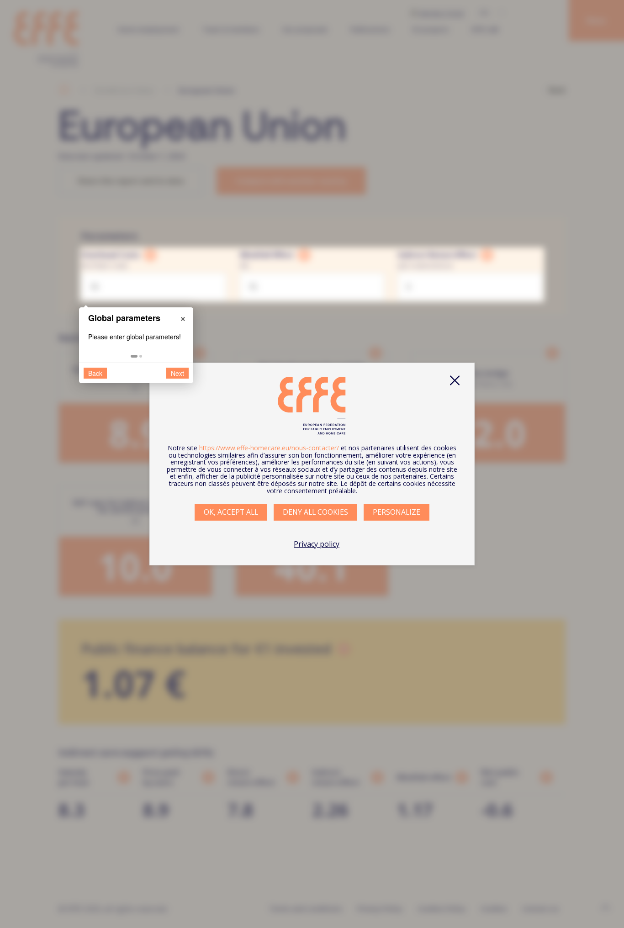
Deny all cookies (315, 512)
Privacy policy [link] (316, 544)
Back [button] (95, 373)
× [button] (183, 317)
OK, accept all (231, 512)
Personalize (396, 512)
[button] (134, 356)
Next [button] (177, 373)
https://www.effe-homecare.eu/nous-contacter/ (269, 447)
